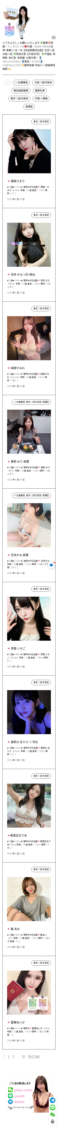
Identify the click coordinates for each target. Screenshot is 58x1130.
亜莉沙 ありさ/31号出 (22, 681)
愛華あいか (16, 962)
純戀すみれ (16, 307)
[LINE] (52, 1107)
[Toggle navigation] (54, 37)
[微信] (52, 1114)
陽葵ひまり (16, 120)
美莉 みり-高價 (18, 401)
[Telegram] (52, 1100)
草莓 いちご (17, 588)
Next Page (34, 1056)
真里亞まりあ (17, 775)
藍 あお (14, 868)
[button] (7, 82)
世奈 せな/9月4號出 (21, 214)
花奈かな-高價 (18, 494)
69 (23, 1056)
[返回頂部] (52, 1122)
